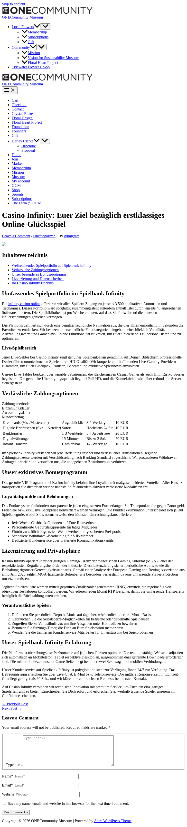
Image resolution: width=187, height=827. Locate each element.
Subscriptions (38, 37)
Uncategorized (44, 236)
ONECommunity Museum (22, 17)
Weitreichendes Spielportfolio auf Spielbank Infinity (51, 265)
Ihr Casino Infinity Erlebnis (33, 283)
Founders (19, 131)
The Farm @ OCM (26, 203)
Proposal (28, 150)
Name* (7, 776)
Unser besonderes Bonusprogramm (39, 274)
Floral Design (22, 118)
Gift (31, 42)
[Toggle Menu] (45, 26)
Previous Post (15, 704)
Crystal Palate (22, 113)
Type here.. (14, 765)
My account (21, 181)
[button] (37, 27)
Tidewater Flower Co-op (31, 67)
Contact (18, 109)
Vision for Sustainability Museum (53, 58)
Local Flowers (23, 27)
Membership (37, 32)
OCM (16, 185)
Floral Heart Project (43, 62)
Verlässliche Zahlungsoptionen (35, 270)
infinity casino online (24, 304)
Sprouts (17, 194)
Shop (16, 190)
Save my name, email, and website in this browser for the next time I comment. (68, 803)
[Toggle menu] (45, 141)
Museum (18, 177)
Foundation (20, 127)
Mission (34, 53)
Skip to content (13, 4)
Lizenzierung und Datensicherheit (38, 279)
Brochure (28, 146)
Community (21, 47)
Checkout (19, 105)
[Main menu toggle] (10, 90)
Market (17, 163)
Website (8, 794)
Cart (15, 100)
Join (15, 159)
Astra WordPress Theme (112, 821)
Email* (7, 785)
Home (16, 155)
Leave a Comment (16, 236)
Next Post (12, 708)
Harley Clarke (22, 141)
